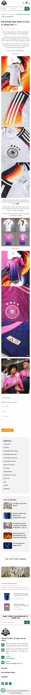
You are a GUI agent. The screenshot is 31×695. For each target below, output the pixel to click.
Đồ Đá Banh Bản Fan (10, 454)
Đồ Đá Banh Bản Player (10, 451)
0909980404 (10, 658)
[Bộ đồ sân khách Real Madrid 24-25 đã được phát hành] (7, 535)
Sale (4, 482)
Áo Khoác (6, 468)
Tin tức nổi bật (9, 500)
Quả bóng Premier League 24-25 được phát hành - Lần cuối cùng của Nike (21, 605)
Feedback (6, 489)
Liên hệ (5, 485)
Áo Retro (6, 447)
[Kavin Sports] (4, 2)
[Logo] (5, 632)
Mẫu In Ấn (6, 478)
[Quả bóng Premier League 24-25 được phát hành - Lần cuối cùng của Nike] (7, 525)
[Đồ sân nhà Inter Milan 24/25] (7, 545)
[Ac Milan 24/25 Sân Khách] (7, 506)
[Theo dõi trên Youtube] (2, 683)
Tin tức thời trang (15, 559)
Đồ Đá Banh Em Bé (9, 461)
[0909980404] (3, 690)
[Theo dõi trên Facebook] (10, 683)
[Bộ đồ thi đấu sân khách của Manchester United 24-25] (7, 516)
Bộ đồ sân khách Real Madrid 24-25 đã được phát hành (20, 535)
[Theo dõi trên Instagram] (6, 683)
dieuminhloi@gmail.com (14, 663)
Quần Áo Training (9, 464)
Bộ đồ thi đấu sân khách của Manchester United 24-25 (21, 594)
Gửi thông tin (7, 430)
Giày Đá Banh (7, 471)
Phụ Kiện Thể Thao (9, 475)
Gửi (27, 622)
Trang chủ (6, 444)
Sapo (20, 693)
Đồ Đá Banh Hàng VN (10, 458)
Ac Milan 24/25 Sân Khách (9, 583)
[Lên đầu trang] (28, 692)
